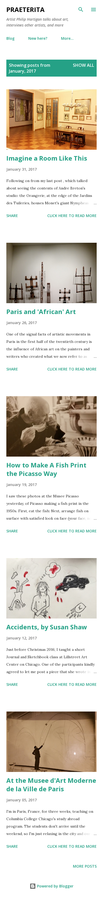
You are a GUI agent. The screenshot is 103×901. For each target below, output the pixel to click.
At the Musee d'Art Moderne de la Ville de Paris (51, 784)
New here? (37, 38)
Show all (83, 65)
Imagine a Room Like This (46, 158)
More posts (85, 866)
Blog (10, 38)
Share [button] (12, 215)
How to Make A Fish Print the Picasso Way (46, 469)
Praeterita (25, 9)
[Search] (81, 9)
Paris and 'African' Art (41, 311)
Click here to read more (72, 215)
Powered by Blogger (54, 886)
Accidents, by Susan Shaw (46, 626)
